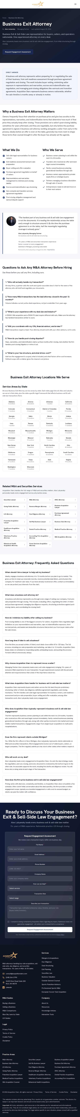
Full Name (40, 845)
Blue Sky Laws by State (10, 1014)
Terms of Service (8, 1033)
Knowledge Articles (49, 1011)
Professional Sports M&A (51, 988)
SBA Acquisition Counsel (10, 1082)
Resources (45, 1007)
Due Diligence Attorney (36, 1067)
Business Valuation (48, 977)
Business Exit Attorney (62, 1063)
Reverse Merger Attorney (37, 1071)
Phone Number (40, 864)
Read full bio (51, 250)
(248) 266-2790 (11, 977)
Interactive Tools (48, 1014)
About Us (45, 1003)
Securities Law (47, 973)
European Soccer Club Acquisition (54, 992)
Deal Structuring (47, 966)
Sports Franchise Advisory (51, 984)
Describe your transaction (40, 903)
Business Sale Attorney (10, 1063)
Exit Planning (46, 969)
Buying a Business (8, 1003)
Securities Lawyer (35, 1060)
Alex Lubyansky (10, 29)
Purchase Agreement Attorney (65, 1067)
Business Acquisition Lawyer (64, 1060)
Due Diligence (47, 962)
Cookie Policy (7, 1037)
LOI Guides (6, 1018)
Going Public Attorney (10, 1071)
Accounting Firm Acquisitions (65, 1078)
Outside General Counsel (51, 981)
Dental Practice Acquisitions (64, 1075)
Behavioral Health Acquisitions (39, 1082)
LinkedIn (9, 987)
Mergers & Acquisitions (50, 958)
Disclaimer (6, 1041)
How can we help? (40, 884)
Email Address (40, 854)
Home (4, 18)
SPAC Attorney (60, 1071)
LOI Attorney (6, 1067)
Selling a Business (9, 1007)
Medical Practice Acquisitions (12, 1078)
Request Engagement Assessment (18, 52)
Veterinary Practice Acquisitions (40, 1078)
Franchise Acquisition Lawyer (12, 1075)
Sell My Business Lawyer (37, 1063)
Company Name (40, 874)
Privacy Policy (60, 935)
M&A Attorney (7, 1060)
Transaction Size (40, 894)
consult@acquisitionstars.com (16, 974)
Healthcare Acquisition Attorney (40, 1075)
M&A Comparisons (9, 1011)
